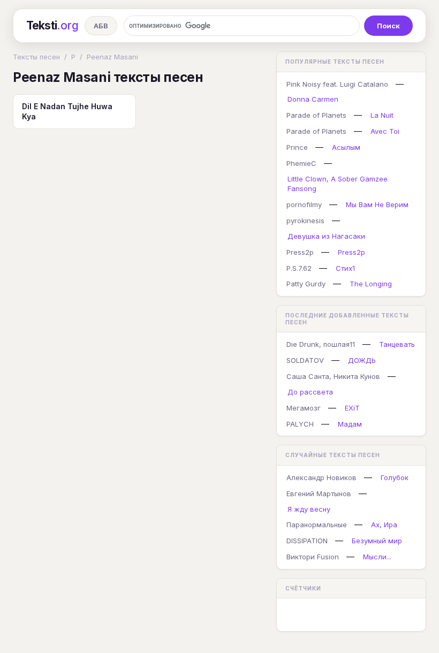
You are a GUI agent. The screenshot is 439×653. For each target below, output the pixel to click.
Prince (297, 147)
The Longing (371, 283)
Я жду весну (308, 509)
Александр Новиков (321, 477)
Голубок (394, 477)
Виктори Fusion (312, 556)
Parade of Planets (316, 115)
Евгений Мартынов (318, 493)
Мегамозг (303, 408)
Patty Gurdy (306, 283)
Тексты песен (36, 56)
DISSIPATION (307, 540)
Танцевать (397, 344)
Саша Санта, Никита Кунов (333, 376)
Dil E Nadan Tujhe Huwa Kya (67, 112)
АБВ (101, 25)
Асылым (346, 147)
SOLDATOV (305, 360)
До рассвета (310, 392)
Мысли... (377, 556)
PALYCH (300, 424)
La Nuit (381, 115)
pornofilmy (304, 204)
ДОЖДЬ (362, 360)
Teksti (52, 25)
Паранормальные (316, 524)
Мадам (350, 424)
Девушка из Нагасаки (326, 236)
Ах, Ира (384, 524)
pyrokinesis (305, 220)
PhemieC (301, 163)
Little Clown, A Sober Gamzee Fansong (337, 183)
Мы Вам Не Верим (377, 204)
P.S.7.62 (299, 268)
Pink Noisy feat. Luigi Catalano (337, 84)
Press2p (300, 252)
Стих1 (345, 268)
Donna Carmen (312, 99)
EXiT (352, 408)
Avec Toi (384, 131)
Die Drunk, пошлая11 (320, 344)
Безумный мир (377, 540)
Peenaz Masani (112, 56)
